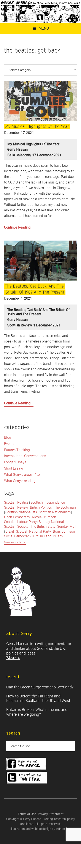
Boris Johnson (64, 531)
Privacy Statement (51, 814)
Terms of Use (27, 814)
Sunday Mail (66, 526)
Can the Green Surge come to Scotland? (39, 687)
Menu (44, 28)
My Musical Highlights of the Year (37, 126)
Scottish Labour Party (20, 522)
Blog (7, 437)
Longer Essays (15, 462)
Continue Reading (25, 228)
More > (13, 657)
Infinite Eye (63, 828)
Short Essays (14, 468)
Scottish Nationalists (21, 512)
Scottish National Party (33, 531)
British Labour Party (48, 536)
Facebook (26, 764)
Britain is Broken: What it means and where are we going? (36, 712)
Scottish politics (16, 502)
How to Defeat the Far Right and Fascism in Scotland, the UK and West (38, 698)
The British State (42, 526)
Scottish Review (16, 507)
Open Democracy (17, 517)
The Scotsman (65, 507)
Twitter (27, 777)
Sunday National (51, 522)
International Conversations (25, 456)
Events (9, 444)
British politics (41, 507)
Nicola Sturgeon (44, 517)
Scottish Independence (47, 502)
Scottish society (16, 526)
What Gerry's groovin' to (22, 475)
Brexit (9, 531)
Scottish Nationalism (55, 512)
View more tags (14, 542)
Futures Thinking (17, 450)
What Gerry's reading (19, 481)
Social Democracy (17, 536)
